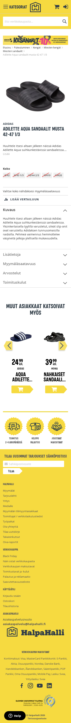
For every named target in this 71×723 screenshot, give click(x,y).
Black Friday (10, 556)
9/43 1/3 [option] (19, 175)
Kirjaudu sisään (12, 596)
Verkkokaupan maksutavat (19, 566)
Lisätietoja (12, 254)
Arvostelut (12, 273)
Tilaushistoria (11, 606)
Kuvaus (9, 209)
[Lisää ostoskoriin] (20, 389)
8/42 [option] (7, 175)
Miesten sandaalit (13, 51)
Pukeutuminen (22, 47)
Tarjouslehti (10, 495)
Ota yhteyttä (10, 526)
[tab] (35, 210)
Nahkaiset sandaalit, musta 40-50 (54, 381)
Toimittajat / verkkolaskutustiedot (23, 516)
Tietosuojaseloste (37, 718)
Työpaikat (9, 521)
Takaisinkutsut (11, 537)
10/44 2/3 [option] (33, 175)
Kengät (37, 47)
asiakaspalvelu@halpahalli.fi (24, 624)
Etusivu (7, 47)
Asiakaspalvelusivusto (17, 619)
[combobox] (35, 21)
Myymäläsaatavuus (19, 263)
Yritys (6, 501)
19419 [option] (47, 175)
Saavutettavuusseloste (16, 582)
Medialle (8, 506)
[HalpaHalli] (35, 7)
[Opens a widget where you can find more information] (15, 716)
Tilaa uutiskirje (11, 531)
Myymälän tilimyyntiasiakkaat (20, 511)
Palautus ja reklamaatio (16, 576)
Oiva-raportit (10, 542)
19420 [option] (58, 175)
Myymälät (9, 490)
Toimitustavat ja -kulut (16, 571)
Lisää (6, 154)
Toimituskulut (14, 282)
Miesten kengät (52, 47)
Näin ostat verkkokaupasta (19, 561)
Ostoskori (8, 601)
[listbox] (35, 176)
